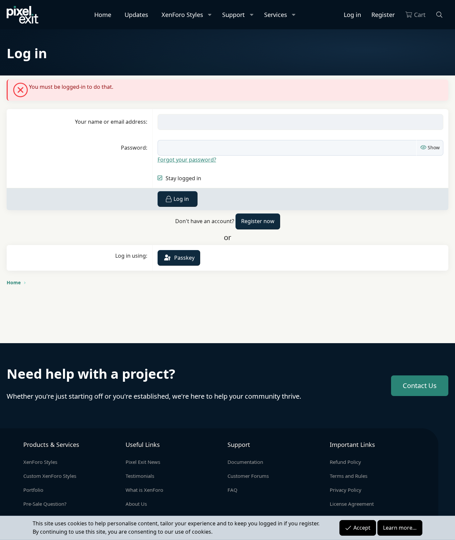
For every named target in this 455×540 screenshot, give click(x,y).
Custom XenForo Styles (49, 475)
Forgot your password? (187, 159)
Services (275, 15)
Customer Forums (248, 475)
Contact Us (420, 385)
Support (233, 15)
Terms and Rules (348, 475)
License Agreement (352, 503)
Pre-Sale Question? (45, 503)
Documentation (245, 462)
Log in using (130, 255)
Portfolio (33, 489)
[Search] (439, 15)
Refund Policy (345, 462)
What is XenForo (144, 489)
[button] (210, 15)
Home (102, 15)
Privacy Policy (345, 489)
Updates (136, 15)
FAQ (232, 489)
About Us (136, 503)
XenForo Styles (182, 15)
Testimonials (140, 475)
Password (133, 147)
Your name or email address (110, 121)
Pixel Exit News (143, 462)
